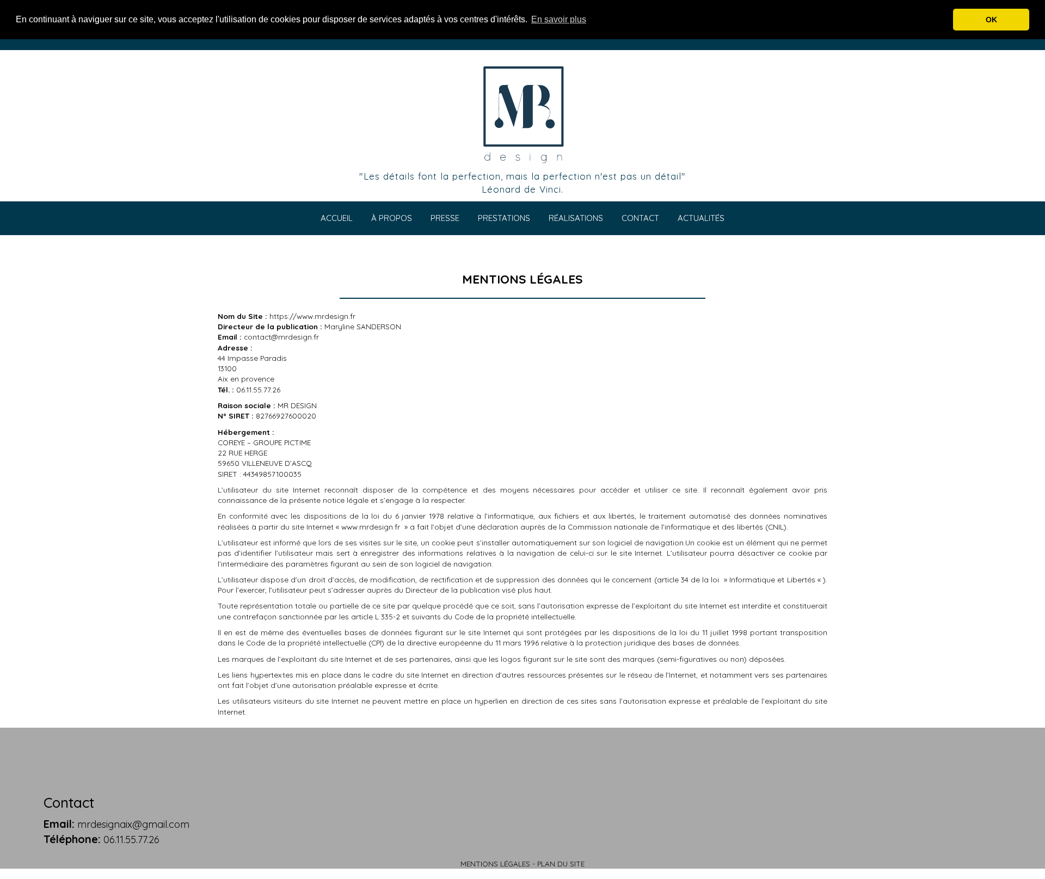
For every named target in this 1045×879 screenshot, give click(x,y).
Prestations (504, 218)
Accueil (337, 218)
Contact (640, 218)
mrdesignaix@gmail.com (133, 824)
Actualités (701, 218)
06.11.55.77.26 (131, 839)
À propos (391, 218)
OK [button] (991, 19)
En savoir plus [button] (558, 19)
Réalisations (576, 218)
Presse (445, 218)
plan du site (561, 863)
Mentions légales (495, 863)
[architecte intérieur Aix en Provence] (522, 113)
